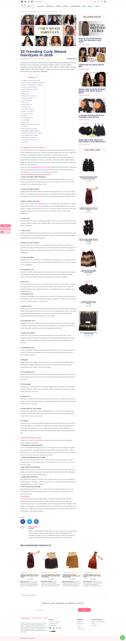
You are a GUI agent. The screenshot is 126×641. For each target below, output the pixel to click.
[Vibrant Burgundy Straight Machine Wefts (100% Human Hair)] (88, 196)
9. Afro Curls (24, 102)
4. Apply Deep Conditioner (29, 137)
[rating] (36, 572)
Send (84, 609)
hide (35, 77)
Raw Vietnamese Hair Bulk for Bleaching (88, 333)
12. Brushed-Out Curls (27, 109)
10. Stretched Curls (26, 104)
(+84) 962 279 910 (37, 1)
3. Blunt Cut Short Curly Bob (29, 89)
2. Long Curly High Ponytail (29, 87)
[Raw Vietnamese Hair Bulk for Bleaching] (88, 321)
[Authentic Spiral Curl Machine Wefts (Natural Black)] (88, 289)
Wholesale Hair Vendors (29, 595)
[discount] (5, 232)
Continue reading (84, 44)
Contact (97, 6)
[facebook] (22, 521)
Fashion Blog (34, 11)
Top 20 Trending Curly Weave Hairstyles (32, 82)
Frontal (65, 6)
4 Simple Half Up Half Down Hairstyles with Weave (91, 116)
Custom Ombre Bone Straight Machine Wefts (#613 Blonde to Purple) (51, 576)
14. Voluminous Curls (27, 113)
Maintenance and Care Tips (29, 128)
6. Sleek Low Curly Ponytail (29, 96)
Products (80, 619)
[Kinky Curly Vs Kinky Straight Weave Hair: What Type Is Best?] (92, 79)
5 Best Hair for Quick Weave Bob (91, 65)
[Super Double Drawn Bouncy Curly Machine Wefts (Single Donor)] (88, 227)
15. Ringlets (24, 115)
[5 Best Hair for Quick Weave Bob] (92, 54)
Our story (27, 11)
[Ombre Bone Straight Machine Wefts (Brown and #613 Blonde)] (72, 560)
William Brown (47, 58)
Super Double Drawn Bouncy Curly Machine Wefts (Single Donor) (88, 240)
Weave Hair (49, 6)
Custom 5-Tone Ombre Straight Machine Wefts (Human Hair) (88, 271)
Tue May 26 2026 (36, 58)
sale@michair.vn (53, 625)
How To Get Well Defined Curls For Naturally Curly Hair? (90, 40)
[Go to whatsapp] (122, 637)
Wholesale (94, 625)
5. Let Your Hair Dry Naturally (29, 139)
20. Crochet (24, 126)
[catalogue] (5, 229)
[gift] (95, 1)
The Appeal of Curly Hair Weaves (30, 80)
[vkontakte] (36, 521)
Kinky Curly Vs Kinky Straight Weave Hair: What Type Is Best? (92, 91)
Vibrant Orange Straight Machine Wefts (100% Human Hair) (92, 576)
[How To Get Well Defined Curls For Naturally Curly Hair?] (92, 28)
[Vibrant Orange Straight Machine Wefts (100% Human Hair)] (93, 560)
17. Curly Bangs (25, 120)
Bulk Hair (40, 6)
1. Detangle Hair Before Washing (30, 131)
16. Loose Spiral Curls (27, 117)
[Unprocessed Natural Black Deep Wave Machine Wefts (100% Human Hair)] (88, 165)
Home (22, 11)
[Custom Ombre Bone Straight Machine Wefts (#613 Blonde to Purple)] (51, 560)
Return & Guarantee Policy (98, 621)
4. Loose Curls (25, 91)
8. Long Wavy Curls (26, 100)
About (90, 6)
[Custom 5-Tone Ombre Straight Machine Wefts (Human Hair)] (88, 258)
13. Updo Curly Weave (27, 111)
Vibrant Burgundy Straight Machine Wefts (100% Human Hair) (88, 209)
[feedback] (5, 225)
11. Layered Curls (25, 107)
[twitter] (29, 521)
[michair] (34, 618)
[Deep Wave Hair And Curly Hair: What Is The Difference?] (92, 130)
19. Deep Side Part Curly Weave (30, 124)
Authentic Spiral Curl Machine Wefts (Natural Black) (88, 302)
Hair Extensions (75, 6)
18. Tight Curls (25, 122)
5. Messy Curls (25, 93)
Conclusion (24, 142)
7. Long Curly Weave (27, 98)
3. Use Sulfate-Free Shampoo (29, 135)
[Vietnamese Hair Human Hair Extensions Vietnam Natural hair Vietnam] (28, 6)
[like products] (102, 1)
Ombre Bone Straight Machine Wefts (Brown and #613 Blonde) (71, 576)
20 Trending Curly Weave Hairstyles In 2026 (50, 11)
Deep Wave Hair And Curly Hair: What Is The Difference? (92, 141)
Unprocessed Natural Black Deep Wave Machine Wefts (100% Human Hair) (88, 177)
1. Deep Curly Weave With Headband (32, 85)
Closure (57, 6)
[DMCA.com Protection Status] (52, 631)
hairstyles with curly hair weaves (41, 167)
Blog (84, 6)
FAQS (92, 623)
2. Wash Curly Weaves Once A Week (31, 133)
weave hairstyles (39, 203)
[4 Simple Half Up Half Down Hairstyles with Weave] (92, 105)
